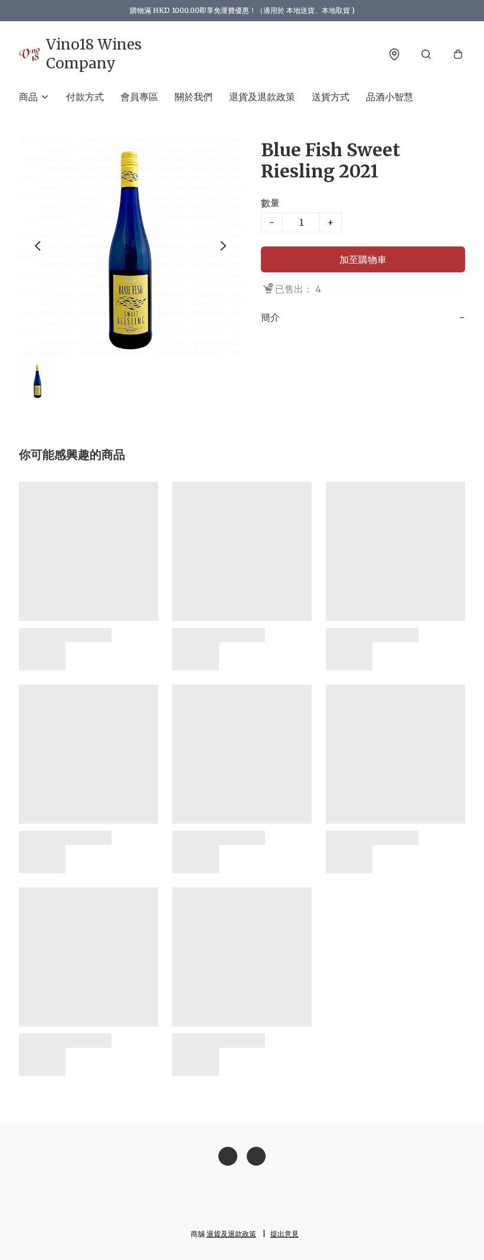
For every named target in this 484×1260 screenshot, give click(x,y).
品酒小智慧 (389, 97)
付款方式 (85, 97)
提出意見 (284, 1233)
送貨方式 (330, 97)
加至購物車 (363, 259)
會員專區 (139, 97)
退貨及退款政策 (262, 97)
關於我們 (193, 97)
